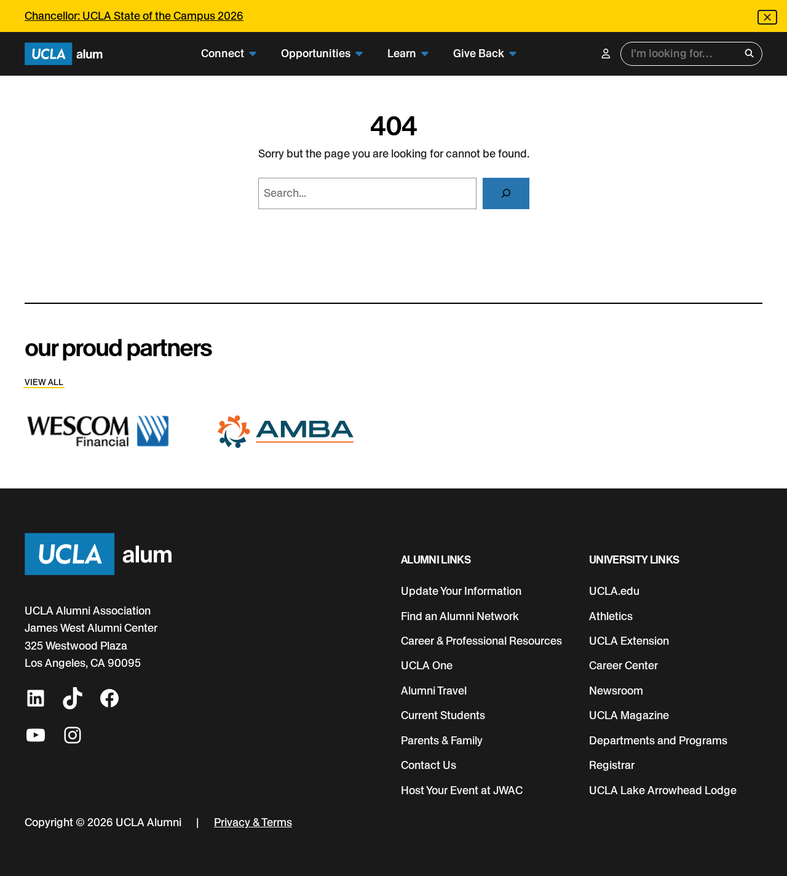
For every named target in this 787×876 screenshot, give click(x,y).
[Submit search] (749, 53)
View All (44, 382)
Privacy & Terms (253, 822)
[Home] (64, 53)
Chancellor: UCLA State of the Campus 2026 (134, 15)
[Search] (506, 194)
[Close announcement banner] (767, 17)
